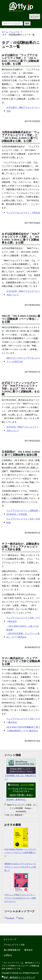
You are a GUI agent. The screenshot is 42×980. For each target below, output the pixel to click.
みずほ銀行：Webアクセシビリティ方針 (23, 109)
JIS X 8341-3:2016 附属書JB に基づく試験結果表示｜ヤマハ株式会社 (23, 728)
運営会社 (28, 949)
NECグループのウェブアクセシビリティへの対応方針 (23, 359)
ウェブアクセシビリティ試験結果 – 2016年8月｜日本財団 (23, 512)
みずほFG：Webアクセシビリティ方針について (22, 428)
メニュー (34, 16)
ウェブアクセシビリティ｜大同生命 (23, 212)
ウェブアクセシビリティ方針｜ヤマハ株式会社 (23, 720)
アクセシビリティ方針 (14, 944)
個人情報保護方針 (12, 949)
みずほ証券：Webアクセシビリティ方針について (23, 292)
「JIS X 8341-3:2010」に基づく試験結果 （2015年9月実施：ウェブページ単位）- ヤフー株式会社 (23, 631)
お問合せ (8, 955)
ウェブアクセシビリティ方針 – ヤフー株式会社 (23, 619)
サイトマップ (10, 939)
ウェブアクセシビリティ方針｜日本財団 (23, 520)
